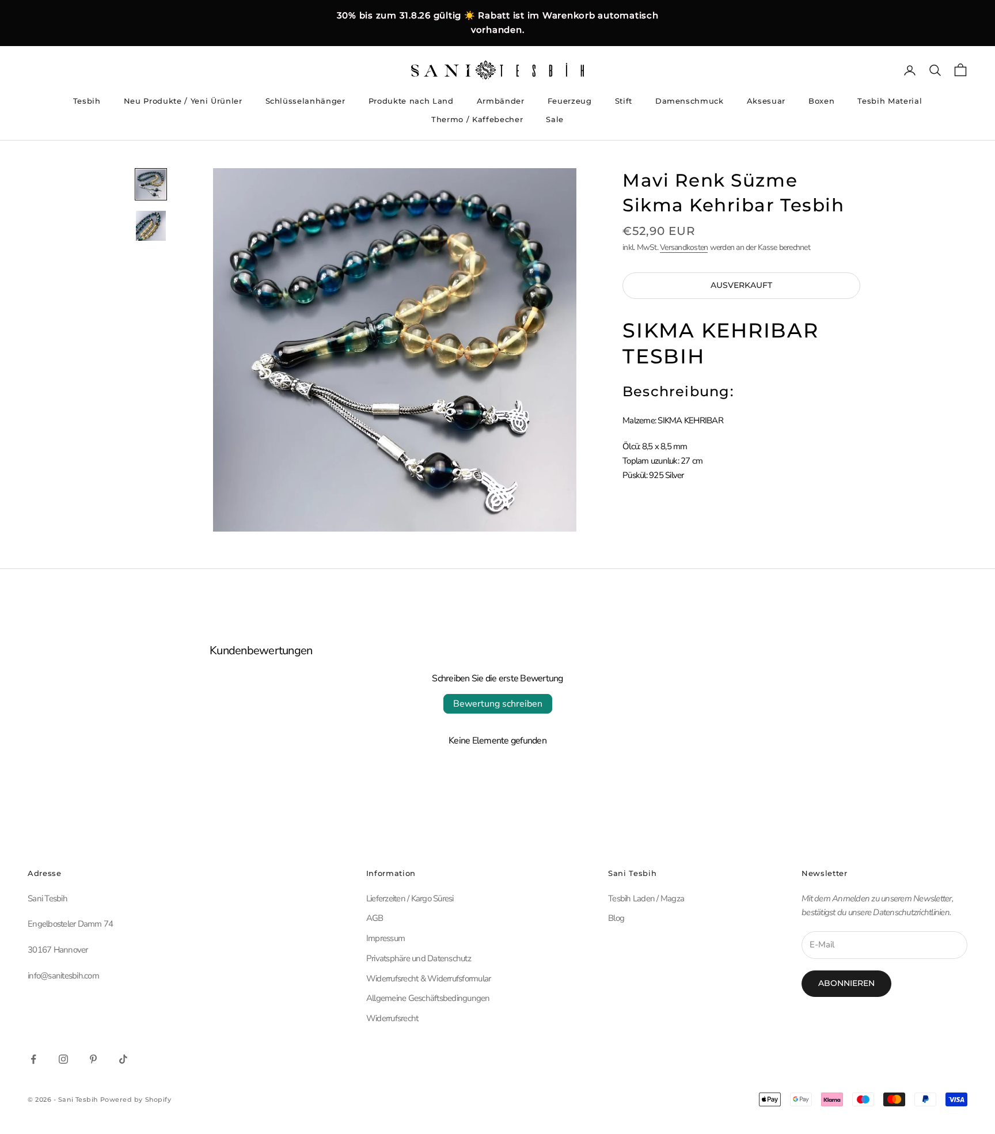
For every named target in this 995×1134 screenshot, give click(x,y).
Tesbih (87, 100)
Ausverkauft (741, 285)
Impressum (385, 938)
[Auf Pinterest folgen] (93, 1059)
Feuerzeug (570, 100)
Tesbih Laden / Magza (646, 898)
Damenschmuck (689, 100)
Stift (623, 100)
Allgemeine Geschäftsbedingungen (428, 998)
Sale (555, 119)
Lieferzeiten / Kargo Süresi (410, 898)
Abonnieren (846, 983)
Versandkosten (684, 247)
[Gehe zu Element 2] (151, 226)
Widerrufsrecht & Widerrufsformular (428, 978)
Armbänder (501, 100)
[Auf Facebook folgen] (33, 1059)
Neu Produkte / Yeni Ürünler (183, 100)
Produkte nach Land (411, 100)
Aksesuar (766, 100)
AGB (374, 918)
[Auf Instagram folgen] (63, 1059)
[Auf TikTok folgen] (123, 1059)
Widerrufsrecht (392, 1018)
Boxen (821, 100)
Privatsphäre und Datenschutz (418, 958)
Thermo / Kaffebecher (477, 119)
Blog (616, 918)
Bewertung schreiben (497, 703)
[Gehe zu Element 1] (151, 184)
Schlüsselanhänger (305, 100)
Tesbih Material (889, 100)
